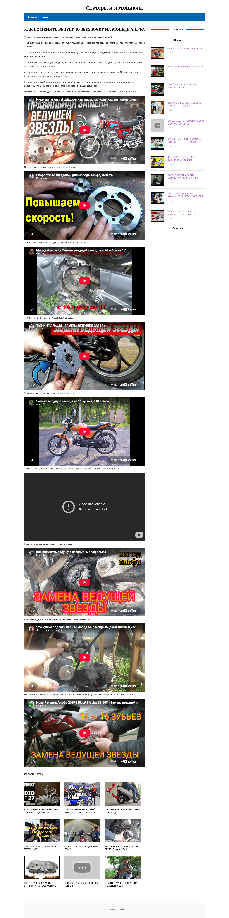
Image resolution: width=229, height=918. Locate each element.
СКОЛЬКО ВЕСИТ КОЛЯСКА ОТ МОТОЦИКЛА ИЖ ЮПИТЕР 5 (182, 213)
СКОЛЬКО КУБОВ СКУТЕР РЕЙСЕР (184, 48)
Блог (45, 16)
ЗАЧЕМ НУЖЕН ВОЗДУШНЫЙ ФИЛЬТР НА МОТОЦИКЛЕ (181, 158)
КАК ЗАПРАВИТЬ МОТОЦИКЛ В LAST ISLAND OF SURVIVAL (185, 122)
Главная (32, 16)
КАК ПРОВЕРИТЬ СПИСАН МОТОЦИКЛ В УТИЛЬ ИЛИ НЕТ (182, 177)
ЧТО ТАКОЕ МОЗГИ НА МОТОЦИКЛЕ (185, 66)
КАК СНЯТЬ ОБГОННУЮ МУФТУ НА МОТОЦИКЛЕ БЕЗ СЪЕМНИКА (184, 140)
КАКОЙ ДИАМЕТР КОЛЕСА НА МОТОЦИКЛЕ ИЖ (182, 86)
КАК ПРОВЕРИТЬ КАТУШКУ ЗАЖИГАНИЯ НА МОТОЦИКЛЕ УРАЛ (185, 195)
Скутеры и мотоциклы (114, 8)
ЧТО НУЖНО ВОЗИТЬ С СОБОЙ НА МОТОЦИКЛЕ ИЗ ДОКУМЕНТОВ (184, 104)
